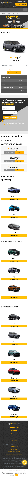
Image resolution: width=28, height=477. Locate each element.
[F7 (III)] (14, 226)
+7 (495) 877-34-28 (21, 1)
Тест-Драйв (14, 440)
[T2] (14, 335)
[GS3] (14, 208)
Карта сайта (14, 449)
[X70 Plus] (14, 390)
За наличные (9, 152)
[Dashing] (14, 371)
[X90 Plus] (14, 408)
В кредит (19, 152)
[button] (8, 148)
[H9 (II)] (14, 252)
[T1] (14, 353)
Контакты (14, 434)
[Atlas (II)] (14, 190)
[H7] (14, 288)
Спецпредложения (14, 427)
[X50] (14, 317)
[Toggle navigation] (25, 9)
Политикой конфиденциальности (12, 124)
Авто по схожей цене (14, 73)
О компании (14, 430)
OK (16, 475)
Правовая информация (14, 451)
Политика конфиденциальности (14, 454)
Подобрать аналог (14, 70)
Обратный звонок (21, 4)
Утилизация (14, 437)
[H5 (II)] (14, 270)
